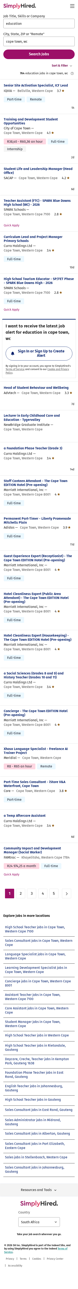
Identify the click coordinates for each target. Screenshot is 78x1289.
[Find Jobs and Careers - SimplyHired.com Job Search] (19, 6)
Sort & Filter (60, 65)
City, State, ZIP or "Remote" (23, 34)
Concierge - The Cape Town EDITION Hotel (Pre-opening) (36, 713)
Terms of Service (15, 369)
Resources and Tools (36, 1190)
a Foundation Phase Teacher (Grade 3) (33, 448)
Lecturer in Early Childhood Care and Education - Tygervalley (32, 417)
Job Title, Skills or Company (24, 16)
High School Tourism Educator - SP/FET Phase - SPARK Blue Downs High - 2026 (39, 281)
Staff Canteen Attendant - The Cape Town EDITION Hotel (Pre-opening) (35, 483)
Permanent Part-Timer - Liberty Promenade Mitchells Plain (37, 520)
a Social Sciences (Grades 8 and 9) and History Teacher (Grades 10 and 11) (34, 675)
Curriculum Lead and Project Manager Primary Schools (33, 239)
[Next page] (66, 893)
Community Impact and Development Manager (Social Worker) (32, 850)
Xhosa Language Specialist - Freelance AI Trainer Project (36, 751)
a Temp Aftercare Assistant (25, 816)
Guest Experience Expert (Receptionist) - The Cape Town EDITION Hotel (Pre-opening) (38, 558)
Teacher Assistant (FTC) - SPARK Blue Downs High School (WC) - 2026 (37, 203)
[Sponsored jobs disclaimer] (72, 73)
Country (24, 1212)
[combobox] (39, 23)
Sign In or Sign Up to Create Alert (41, 353)
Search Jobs (39, 54)
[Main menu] (72, 6)
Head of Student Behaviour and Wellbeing (36, 388)
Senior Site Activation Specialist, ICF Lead (36, 85)
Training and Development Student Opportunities (31, 121)
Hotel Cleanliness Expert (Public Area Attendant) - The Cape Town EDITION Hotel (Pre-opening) (36, 598)
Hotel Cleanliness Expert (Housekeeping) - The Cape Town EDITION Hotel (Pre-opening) (37, 637)
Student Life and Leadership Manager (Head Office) (38, 171)
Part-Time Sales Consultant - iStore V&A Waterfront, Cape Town (34, 784)
